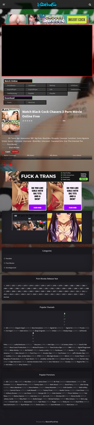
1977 (48, 286)
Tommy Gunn (38, 384)
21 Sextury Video (67, 344)
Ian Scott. (46, 396)
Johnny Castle (8, 399)
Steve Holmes (33, 387)
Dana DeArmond (9, 405)
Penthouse (58, 350)
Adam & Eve (24, 331)
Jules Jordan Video (24, 356)
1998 (87, 288)
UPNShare (73, 85)
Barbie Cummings (10, 155)
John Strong (84, 384)
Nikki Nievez (77, 158)
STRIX (39, 356)
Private (82, 328)
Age (18, 138)
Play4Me (31, 93)
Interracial (18, 141)
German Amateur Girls (34, 362)
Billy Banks (30, 155)
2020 (46, 294)
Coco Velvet (77, 155)
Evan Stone (80, 390)
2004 (36, 291)
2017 (28, 294)
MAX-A (67, 356)
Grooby (67, 362)
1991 (46, 288)
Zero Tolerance (54, 362)
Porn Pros (33, 353)
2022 (57, 294)
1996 (75, 288)
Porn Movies (12, 144)
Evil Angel (9, 331)
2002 (25, 291)
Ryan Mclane (25, 405)
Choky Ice (66, 402)
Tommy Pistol (47, 390)
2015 (17, 294)
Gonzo (10, 141)
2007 (54, 291)
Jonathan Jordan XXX (47, 359)
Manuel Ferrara (22, 384)
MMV (70, 347)
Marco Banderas (16, 387)
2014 (11, 294)
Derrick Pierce (15, 390)
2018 (34, 294)
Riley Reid (23, 399)
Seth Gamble (67, 387)
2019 (40, 294)
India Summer (57, 393)
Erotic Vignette (83, 138)
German (6, 297)
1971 (13, 286)
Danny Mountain (50, 387)
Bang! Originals (40, 331)
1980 (66, 286)
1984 (5, 288)
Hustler (71, 350)
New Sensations (37, 328)
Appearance (25, 138)
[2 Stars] (25, 121)
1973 (25, 286)
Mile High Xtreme (52, 356)
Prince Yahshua (73, 393)
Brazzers (38, 344)
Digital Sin (53, 328)
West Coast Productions (18, 347)
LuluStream (32, 85)
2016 (22, 294)
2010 (71, 291)
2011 (77, 291)
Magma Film (81, 362)
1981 (71, 286)
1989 (34, 288)
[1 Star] (23, 121)
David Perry (69, 384)
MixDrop (52, 85)
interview (33, 396)
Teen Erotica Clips (56, 347)
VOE (50, 89)
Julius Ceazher (55, 158)
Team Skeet (30, 359)
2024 (69, 294)
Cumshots (72, 138)
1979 (60, 286)
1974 (31, 286)
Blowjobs (55, 138)
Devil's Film (83, 344)
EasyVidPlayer (11, 89)
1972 (19, 286)
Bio (16, 382)
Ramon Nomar (71, 382)
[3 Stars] (27, 121)
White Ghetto (14, 350)
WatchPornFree (52, 422)
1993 (57, 288)
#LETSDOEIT (29, 350)
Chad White (79, 402)
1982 (77, 286)
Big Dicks (38, 138)
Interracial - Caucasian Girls (52, 141)
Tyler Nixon (42, 402)
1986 (17, 288)
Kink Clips (51, 344)
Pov (81, 141)
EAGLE (54, 331)
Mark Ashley (83, 387)
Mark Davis (70, 405)
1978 (54, 286)
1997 (81, 288)
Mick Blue (28, 382)
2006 (48, 291)
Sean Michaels (55, 405)
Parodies (9, 258)
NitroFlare (31, 102)
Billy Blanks (53, 155)
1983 (83, 286)
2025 (75, 294)
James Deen (42, 382)
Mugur (54, 402)
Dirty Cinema (23, 365)
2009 (66, 291)
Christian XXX (60, 396)
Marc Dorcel (20, 353)
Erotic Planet (79, 356)
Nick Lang (84, 399)
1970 (7, 286)
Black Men (47, 138)
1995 (69, 288)
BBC (32, 138)
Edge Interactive (15, 362)
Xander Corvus (64, 390)
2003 (31, 291)
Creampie (63, 138)
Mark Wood (54, 384)
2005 (42, 291)
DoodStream (11, 85)
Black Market (14, 147)
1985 (11, 288)
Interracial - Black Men (32, 141)
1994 (63, 288)
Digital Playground (84, 347)
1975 (36, 286)
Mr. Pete (56, 382)
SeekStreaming (75, 89)
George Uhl (42, 393)
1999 (7, 291)
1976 (42, 286)
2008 (60, 291)
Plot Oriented (73, 141)
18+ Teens (12, 138)
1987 (22, 288)
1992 (52, 288)
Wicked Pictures (38, 347)
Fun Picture (62, 353)
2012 (83, 291)
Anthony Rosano (11, 393)
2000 (13, 291)
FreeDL (9, 102)
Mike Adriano (70, 399)
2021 (64, 121)
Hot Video (9, 365)
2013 (5, 294)
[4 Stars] (29, 121)
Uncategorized (11, 268)
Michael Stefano (53, 399)
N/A (7, 328)
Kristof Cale (14, 402)
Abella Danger (37, 399)
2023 (63, 294)
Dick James (8, 158)
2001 (19, 291)
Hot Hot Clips (84, 359)
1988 (28, 288)
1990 (40, 288)
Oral (65, 141)
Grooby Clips (47, 353)
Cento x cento (44, 350)
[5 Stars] (31, 121)
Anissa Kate (28, 402)
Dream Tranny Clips (67, 359)
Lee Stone (27, 393)
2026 (81, 294)
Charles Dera (40, 405)
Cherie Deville (75, 396)
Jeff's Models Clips (78, 353)
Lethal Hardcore (19, 344)
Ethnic (4, 141)
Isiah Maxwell (31, 390)
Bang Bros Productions (11, 359)
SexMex (8, 356)
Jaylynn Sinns (31, 158)
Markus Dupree (19, 396)
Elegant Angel (20, 328)
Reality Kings (68, 331)
